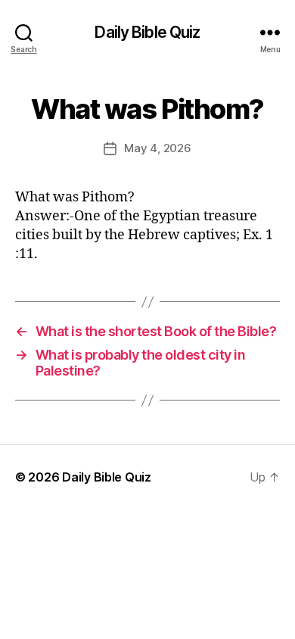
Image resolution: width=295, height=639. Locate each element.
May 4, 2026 (157, 148)
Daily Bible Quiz (147, 32)
